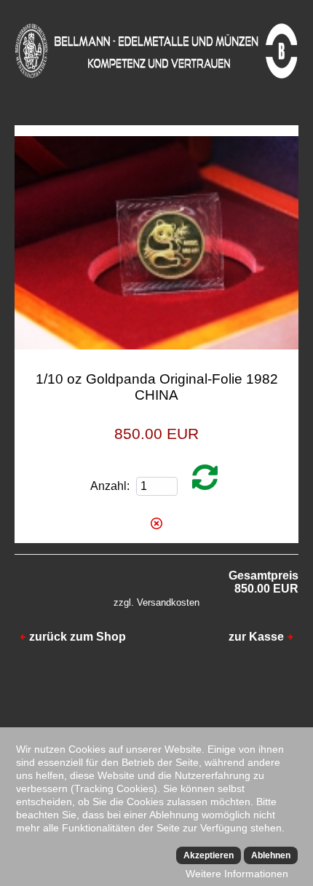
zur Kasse (256, 636)
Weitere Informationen (237, 873)
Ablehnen (270, 855)
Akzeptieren (208, 855)
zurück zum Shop (77, 636)
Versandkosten (168, 602)
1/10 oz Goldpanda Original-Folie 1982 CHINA (157, 387)
